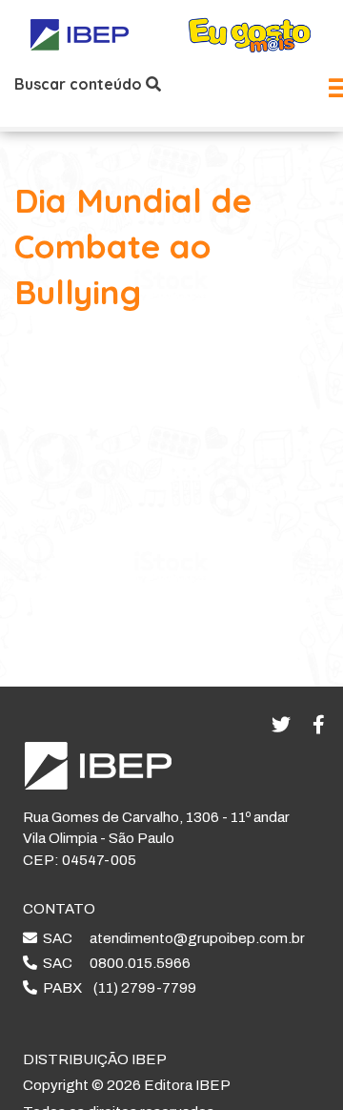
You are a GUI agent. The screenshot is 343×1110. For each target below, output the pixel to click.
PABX (116, 988)
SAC (171, 938)
